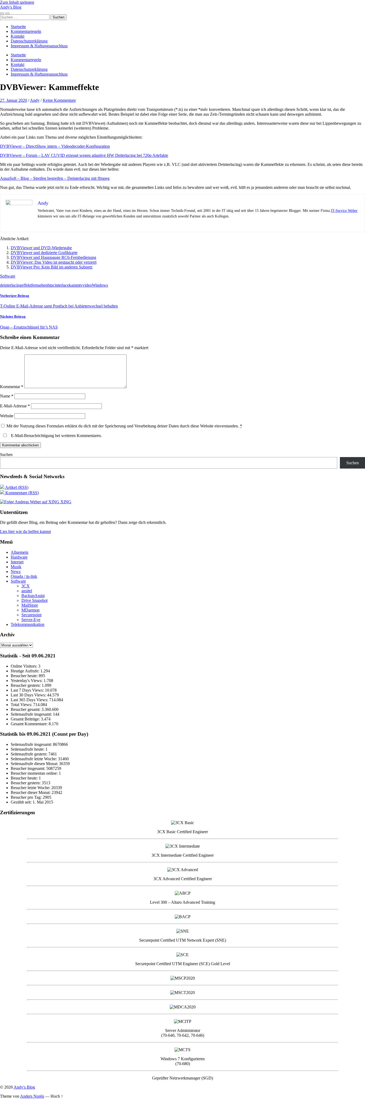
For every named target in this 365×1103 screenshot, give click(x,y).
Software (7, 276)
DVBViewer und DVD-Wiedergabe (41, 247)
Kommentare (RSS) (21, 492)
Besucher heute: (25, 675)
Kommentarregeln (26, 31)
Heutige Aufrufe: (25, 671)
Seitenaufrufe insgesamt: (32, 714)
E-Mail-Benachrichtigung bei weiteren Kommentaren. (56, 435)
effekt (26, 285)
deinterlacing (11, 285)
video (87, 285)
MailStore (29, 605)
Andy (35, 100)
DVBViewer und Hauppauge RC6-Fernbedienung (53, 257)
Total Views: (22, 704)
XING (65, 502)
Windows (100, 285)
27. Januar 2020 (13, 100)
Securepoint (31, 615)
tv (81, 285)
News (16, 571)
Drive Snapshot (34, 600)
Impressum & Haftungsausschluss (39, 46)
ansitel (26, 590)
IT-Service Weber (344, 211)
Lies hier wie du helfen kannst (25, 531)
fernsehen (39, 285)
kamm (74, 285)
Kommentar (11, 386)
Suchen (6, 454)
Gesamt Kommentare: (30, 724)
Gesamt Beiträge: (26, 719)
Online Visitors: (24, 666)
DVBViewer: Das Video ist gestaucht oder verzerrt (53, 262)
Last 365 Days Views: (30, 699)
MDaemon (30, 610)
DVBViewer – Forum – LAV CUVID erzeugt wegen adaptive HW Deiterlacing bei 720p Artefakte (84, 155)
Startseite (18, 26)
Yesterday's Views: (27, 680)
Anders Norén (32, 1096)
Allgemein (19, 552)
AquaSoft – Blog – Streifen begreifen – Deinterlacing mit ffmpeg (55, 178)
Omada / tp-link (24, 576)
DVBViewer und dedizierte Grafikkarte (44, 252)
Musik (16, 566)
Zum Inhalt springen (17, 2)
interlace (62, 285)
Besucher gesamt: (26, 709)
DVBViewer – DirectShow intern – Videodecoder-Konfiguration (55, 146)
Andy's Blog (10, 7)
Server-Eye (30, 619)
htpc (51, 285)
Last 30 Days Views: (29, 695)
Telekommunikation (27, 624)
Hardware (19, 557)
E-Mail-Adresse (15, 406)
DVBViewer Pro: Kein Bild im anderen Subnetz (51, 267)
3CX (25, 586)
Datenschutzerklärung (29, 41)
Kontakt (17, 36)
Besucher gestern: (26, 685)
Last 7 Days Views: (28, 690)
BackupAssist (33, 595)
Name (6, 396)
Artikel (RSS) (16, 487)
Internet (17, 562)
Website (6, 416)
